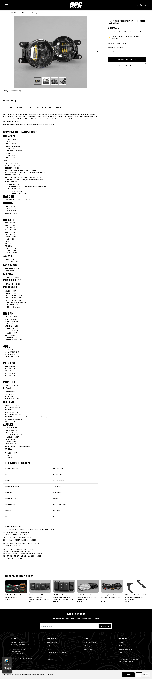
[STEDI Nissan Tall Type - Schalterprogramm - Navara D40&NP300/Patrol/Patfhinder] (64, 586)
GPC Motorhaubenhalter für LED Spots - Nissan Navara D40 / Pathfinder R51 (135, 597)
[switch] (7, 671)
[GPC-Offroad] (76, 5)
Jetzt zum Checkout (126, 66)
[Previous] (4, 51)
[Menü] (10, 658)
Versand (122, 32)
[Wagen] (145, 5)
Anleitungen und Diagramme (56, 652)
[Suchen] (137, 5)
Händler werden (88, 649)
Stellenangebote (88, 646)
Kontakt (49, 649)
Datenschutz (123, 652)
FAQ (48, 646)
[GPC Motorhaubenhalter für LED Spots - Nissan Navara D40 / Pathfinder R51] (136, 586)
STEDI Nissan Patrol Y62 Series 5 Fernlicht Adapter (16, 596)
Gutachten (50, 656)
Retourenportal (52, 642)
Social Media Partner (90, 642)
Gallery (5, 91)
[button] (6, 5)
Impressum (122, 642)
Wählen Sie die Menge (115, 47)
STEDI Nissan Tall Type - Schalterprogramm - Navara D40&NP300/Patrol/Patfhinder (63, 597)
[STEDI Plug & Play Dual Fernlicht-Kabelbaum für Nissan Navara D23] (112, 586)
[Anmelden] (141, 5)
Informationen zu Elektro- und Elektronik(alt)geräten (128, 660)
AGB (120, 646)
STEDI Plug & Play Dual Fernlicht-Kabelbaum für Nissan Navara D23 (111, 597)
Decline (128, 674)
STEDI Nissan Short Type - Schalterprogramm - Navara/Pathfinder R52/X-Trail (39, 597)
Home (7, 13)
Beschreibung (16, 91)
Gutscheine (50, 659)
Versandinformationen (126, 656)
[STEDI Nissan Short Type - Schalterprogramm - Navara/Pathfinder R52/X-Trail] (40, 586)
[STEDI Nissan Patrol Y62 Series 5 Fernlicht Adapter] (16, 586)
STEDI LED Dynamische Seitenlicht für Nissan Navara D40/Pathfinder (86, 597)
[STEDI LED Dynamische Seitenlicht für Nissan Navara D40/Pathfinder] (88, 586)
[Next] (97, 51)
